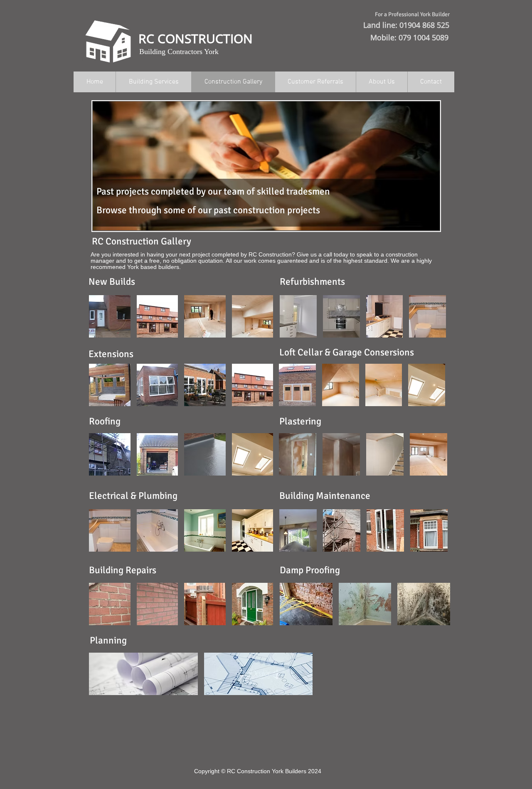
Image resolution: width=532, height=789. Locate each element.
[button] (110, 316)
